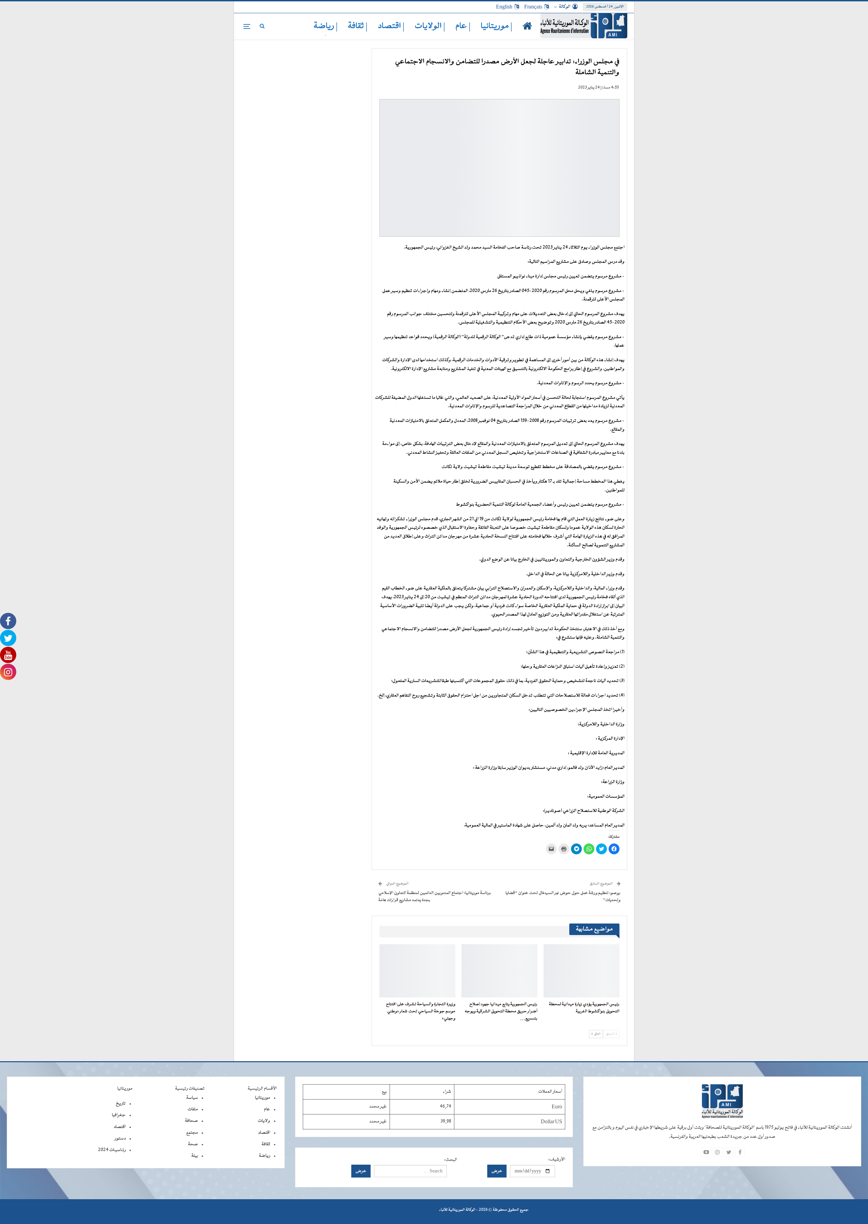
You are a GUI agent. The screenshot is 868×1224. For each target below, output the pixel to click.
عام (267, 1109)
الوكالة (564, 6)
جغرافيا (119, 1115)
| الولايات (430, 26)
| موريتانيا (496, 26)
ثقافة (265, 1144)
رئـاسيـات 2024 (112, 1150)
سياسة (192, 1098)
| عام (463, 26)
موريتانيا (262, 1098)
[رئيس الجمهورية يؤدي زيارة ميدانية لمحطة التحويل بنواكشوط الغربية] (581, 970)
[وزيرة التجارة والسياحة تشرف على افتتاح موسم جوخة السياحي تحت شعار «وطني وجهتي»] (417, 970)
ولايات (264, 1121)
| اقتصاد (391, 26)
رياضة (264, 1156)
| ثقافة (358, 26)
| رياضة (326, 26)
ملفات (193, 1109)
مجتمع (192, 1132)
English (504, 6)
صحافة (191, 1121)
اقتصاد (264, 1132)
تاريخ (121, 1103)
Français (533, 6)
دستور (120, 1138)
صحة (193, 1144)
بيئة (194, 1156)
